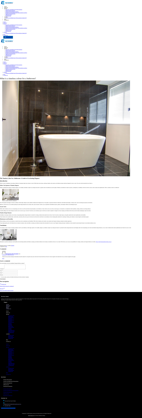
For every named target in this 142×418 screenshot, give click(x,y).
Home (4, 21)
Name (1, 270)
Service (5, 8)
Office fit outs (9, 14)
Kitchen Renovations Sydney (12, 11)
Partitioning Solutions (7, 386)
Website (1, 274)
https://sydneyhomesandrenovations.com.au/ (103, 241)
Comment (2, 268)
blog (6, 246)
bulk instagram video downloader (12, 253)
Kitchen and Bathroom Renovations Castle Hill (16, 18)
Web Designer (31, 415)
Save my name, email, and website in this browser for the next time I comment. (15, 277)
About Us (5, 22)
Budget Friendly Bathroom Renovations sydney (16, 12)
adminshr (12, 245)
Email (1, 272)
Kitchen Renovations (10, 10)
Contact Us (5, 35)
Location (6, 16)
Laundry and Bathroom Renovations (14, 9)
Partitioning (8, 31)
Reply (3, 258)
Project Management (10, 13)
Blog (4, 34)
